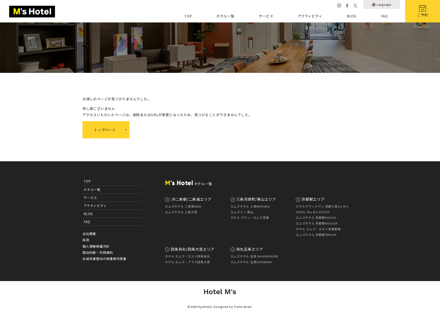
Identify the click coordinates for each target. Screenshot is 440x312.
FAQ (384, 16)
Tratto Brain (243, 306)
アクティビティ (310, 16)
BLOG (351, 16)
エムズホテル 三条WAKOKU (250, 206)
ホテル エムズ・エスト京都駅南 (318, 229)
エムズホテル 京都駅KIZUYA (316, 217)
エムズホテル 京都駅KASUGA (317, 223)
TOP (188, 16)
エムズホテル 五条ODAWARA (251, 262)
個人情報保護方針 (96, 246)
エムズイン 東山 (242, 212)
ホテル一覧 (225, 16)
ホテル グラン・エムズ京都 (250, 217)
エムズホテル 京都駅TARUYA (316, 235)
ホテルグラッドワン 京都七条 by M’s (322, 206)
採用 (85, 240)
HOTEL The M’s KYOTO (313, 212)
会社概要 (89, 233)
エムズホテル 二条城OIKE (183, 206)
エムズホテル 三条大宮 (181, 212)
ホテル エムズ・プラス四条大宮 (187, 262)
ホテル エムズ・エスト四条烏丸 (187, 256)
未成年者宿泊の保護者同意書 (104, 258)
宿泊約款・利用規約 (97, 252)
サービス (266, 16)
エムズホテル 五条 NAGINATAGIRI (254, 256)
